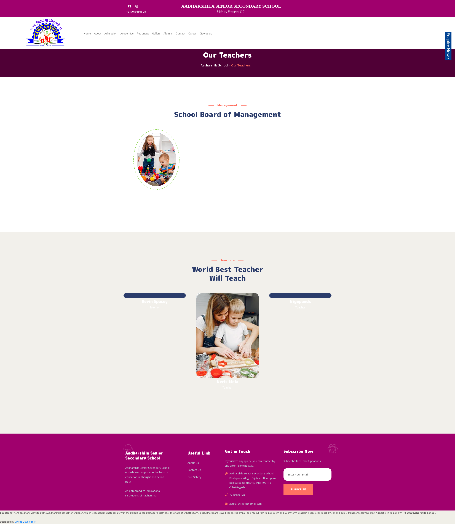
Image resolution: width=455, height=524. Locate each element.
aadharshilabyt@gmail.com (245, 503)
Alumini (168, 33)
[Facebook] (129, 6)
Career (192, 33)
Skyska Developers (25, 521)
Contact (180, 33)
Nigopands (300, 301)
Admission (110, 33)
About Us (193, 462)
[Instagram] (137, 6)
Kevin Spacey (155, 301)
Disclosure (205, 33)
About (97, 33)
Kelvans (156, 190)
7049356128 (237, 494)
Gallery (156, 33)
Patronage (143, 33)
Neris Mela (227, 381)
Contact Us (194, 470)
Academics (127, 33)
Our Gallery (194, 477)
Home (87, 33)
